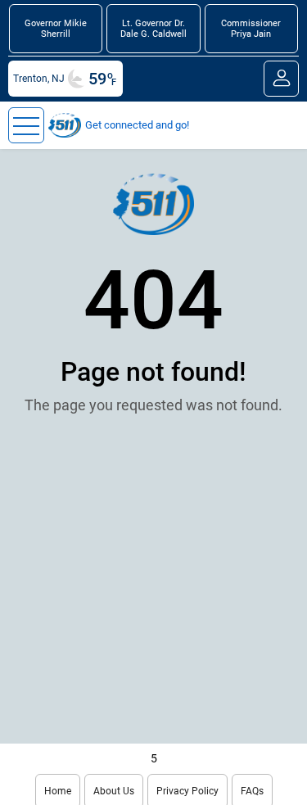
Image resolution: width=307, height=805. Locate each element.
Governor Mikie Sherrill (56, 28)
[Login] (281, 79)
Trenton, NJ (39, 79)
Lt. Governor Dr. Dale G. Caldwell (153, 28)
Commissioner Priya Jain (251, 28)
